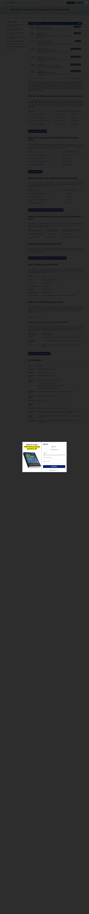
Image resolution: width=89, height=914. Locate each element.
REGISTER (54, 466)
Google (55, 446)
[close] (86, 2)
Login (57, 470)
